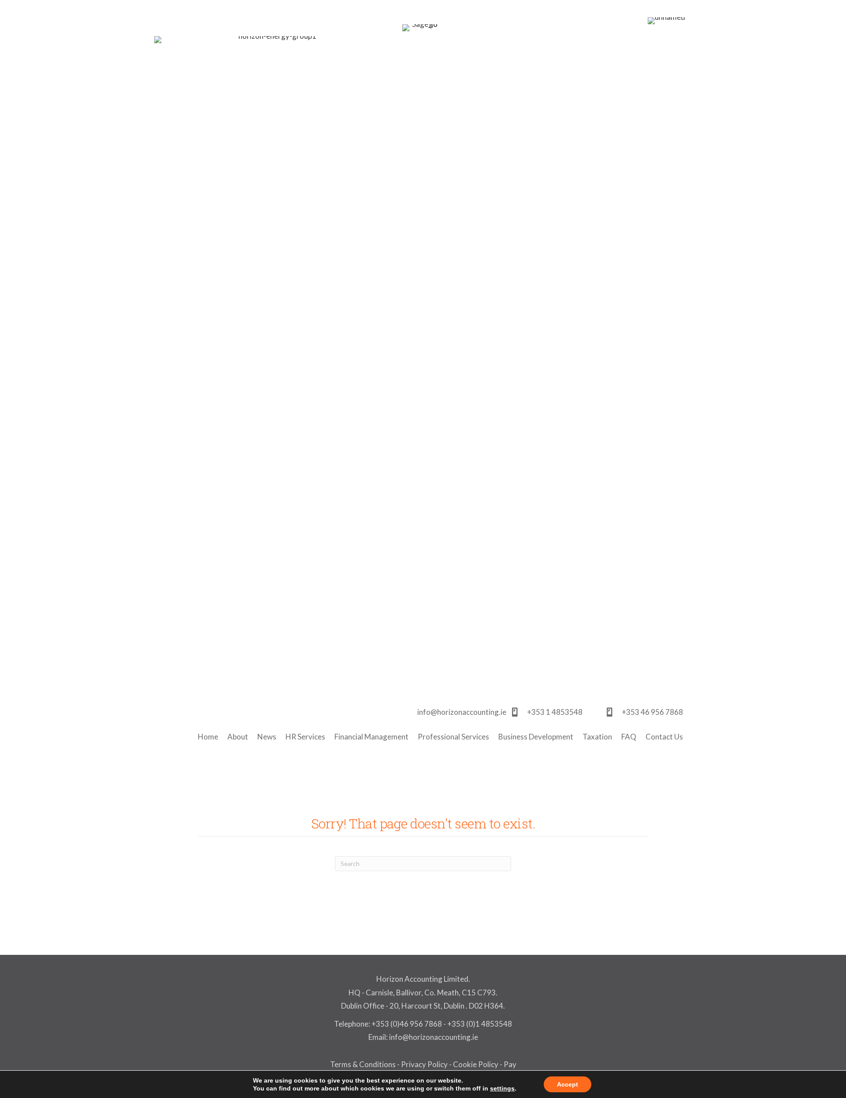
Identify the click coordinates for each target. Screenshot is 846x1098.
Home (208, 736)
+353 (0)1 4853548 (479, 1023)
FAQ (628, 736)
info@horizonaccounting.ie (433, 1037)
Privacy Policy (424, 1064)
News (266, 736)
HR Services (305, 736)
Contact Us (664, 736)
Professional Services (453, 736)
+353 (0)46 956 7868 (406, 1023)
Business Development (535, 736)
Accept (567, 1084)
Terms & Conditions (363, 1064)
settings (502, 1088)
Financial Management (371, 736)
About (237, 736)
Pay (510, 1064)
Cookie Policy (475, 1064)
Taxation (597, 736)
